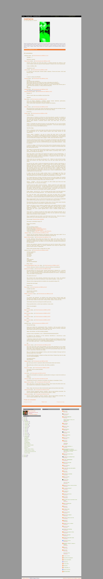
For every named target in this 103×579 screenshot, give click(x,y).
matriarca (28, 19)
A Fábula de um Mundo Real (69, 456)
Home (23, 16)
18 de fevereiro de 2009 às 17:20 (43, 237)
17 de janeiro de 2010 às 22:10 (42, 389)
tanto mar (65, 411)
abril (26, 431)
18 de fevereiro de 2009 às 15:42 (40, 106)
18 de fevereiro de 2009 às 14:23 (39, 99)
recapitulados (27, 442)
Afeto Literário (66, 437)
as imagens (26, 437)
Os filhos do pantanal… (41, 228)
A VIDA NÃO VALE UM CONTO (69, 468)
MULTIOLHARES (67, 571)
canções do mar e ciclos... (29, 450)
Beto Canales (27, 309)
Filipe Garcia (27, 61)
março (26, 433)
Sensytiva (66, 565)
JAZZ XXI (65, 550)
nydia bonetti (27, 389)
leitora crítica (66, 426)
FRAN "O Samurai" (28, 293)
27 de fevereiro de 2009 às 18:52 (40, 361)
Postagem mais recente (28, 401)
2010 (25, 420)
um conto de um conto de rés (30, 451)
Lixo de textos (66, 526)
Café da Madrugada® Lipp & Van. (32, 265)
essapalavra (66, 491)
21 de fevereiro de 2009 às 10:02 (43, 344)
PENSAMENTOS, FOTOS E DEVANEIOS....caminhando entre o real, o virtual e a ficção (70, 450)
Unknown (26, 378)
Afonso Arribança (28, 91)
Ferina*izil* (26, 367)
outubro (26, 424)
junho (26, 428)
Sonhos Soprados (67, 534)
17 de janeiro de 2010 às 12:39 (41, 378)
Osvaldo (26, 78)
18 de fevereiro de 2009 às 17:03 (41, 232)
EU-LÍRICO (66, 423)
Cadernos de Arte (67, 540)
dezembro (27, 421)
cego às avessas (67, 569)
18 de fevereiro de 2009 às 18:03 (40, 250)
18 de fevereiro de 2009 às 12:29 (42, 61)
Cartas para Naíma (67, 559)
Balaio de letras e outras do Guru (70, 485)
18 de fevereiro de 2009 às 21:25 (45, 293)
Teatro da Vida (66, 482)
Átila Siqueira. (27, 344)
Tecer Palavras (67, 465)
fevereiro (27, 434)
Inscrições (66, 496)
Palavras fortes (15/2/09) (38, 219)
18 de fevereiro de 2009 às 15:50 (39, 113)
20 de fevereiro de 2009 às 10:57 (40, 323)
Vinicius (26, 106)
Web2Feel (65, 578)
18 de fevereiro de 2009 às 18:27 (52, 265)
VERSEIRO (66, 443)
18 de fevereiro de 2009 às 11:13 (40, 55)
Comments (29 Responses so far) (30, 49)
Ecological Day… (40, 230)
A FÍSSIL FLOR (66, 509)
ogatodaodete (66, 429)
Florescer (65, 506)
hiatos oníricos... (27, 443)
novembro (27, 423)
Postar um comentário (30, 399)
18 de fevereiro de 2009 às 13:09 (39, 69)
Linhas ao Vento (67, 432)
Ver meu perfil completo (32, 414)
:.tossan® (26, 232)
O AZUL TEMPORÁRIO (68, 459)
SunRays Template (77, 578)
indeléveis (26, 438)
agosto (26, 427)
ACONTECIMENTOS (67, 416)
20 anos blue (66, 563)
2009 (25, 455)
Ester (25, 99)
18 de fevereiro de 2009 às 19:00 (43, 268)
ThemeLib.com (70, 578)
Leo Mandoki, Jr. (67, 567)
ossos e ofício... (27, 446)
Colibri (25, 113)
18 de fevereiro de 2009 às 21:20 (39, 287)
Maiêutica (65, 520)
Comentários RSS (36, 16)
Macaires (65, 547)
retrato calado (27, 452)
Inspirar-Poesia (26, 578)
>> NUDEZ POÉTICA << (68, 446)
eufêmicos (26, 441)
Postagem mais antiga (60, 401)
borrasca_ (66, 440)
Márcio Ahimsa (27, 237)
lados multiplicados (67, 503)
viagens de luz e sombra (68, 523)
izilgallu (26, 361)
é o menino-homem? (68, 488)
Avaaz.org (66, 561)
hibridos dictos (27, 439)
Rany (25, 287)
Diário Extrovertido (67, 462)
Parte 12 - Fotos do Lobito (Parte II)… (43, 231)
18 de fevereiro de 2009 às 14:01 (40, 78)
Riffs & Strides (66, 476)
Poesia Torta (66, 479)
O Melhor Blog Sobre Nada (69, 537)
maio (26, 430)
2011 (25, 419)
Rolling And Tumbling (68, 529)
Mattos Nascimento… (37, 227)
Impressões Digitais (68, 514)
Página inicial (44, 401)
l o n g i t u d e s (67, 555)
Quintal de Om (27, 268)
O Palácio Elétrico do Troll (69, 517)
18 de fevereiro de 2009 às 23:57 (43, 313)
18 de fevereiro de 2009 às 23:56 (43, 309)
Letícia (25, 69)
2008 (25, 456)
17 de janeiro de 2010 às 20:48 (43, 382)
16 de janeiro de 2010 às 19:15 (39, 373)
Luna (25, 373)
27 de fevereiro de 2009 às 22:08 (41, 367)
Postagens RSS (29, 16)
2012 (25, 417)
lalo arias (65, 471)
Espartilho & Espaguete (68, 557)
